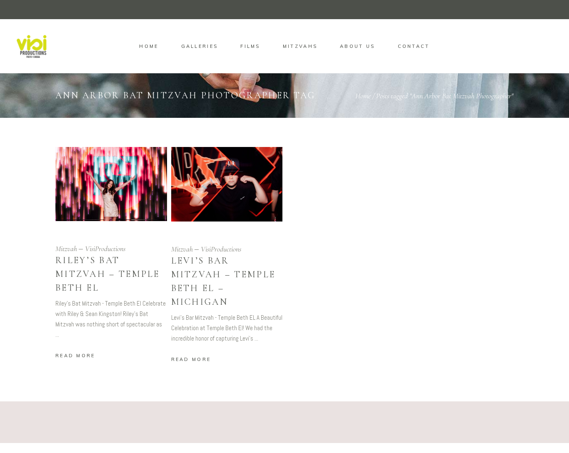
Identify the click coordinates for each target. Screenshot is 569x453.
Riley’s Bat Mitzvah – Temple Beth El (107, 274)
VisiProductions (105, 248)
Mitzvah (66, 248)
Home (363, 95)
